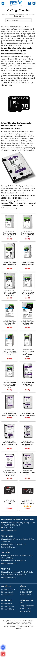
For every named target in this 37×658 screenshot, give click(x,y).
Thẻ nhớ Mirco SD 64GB (9, 502)
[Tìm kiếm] (34, 3)
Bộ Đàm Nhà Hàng (7, 609)
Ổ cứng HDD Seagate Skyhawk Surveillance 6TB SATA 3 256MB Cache (9, 385)
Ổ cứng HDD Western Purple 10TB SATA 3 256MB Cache (27, 384)
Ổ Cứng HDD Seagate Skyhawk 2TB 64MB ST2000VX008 (9, 293)
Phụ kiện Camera (30, 14)
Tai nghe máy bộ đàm (27, 606)
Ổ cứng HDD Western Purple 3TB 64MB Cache (27, 414)
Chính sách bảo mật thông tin (24, 621)
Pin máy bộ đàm (25, 608)
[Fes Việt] (16, 3)
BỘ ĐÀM (23, 586)
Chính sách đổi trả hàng (11, 622)
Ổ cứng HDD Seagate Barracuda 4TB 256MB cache (9, 264)
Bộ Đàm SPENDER (26, 592)
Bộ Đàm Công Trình (8, 606)
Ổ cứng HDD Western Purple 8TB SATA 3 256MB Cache (9, 474)
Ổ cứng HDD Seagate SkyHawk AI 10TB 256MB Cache (9, 323)
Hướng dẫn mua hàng (9, 621)
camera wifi (5, 59)
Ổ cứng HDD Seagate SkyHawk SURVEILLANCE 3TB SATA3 (27, 354)
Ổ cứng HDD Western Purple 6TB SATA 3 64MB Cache (27, 444)
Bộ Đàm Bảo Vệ (6, 603)
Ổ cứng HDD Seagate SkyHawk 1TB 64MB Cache (27, 264)
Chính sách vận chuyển (25, 622)
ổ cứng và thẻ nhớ (11, 45)
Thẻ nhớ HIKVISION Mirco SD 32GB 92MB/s (27, 502)
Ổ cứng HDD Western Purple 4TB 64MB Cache (9, 443)
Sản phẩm (11, 14)
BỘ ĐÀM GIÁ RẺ (6, 600)
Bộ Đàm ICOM (24, 589)
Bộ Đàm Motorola (7, 592)
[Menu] (3, 3)
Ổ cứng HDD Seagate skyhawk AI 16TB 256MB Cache (27, 323)
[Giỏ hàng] (29, 3)
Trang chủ (4, 14)
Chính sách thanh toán (12, 623)
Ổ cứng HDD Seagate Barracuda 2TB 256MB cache (27, 234)
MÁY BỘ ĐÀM (6, 586)
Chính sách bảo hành (26, 623)
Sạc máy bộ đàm (25, 611)
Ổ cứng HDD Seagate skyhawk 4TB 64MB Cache (27, 293)
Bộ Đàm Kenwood (7, 595)
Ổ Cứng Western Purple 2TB (27, 473)
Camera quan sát (20, 14)
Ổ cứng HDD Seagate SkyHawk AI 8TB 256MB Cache (9, 353)
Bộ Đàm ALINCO (25, 595)
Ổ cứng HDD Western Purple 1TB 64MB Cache (9, 414)
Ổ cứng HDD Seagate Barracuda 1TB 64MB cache (9, 234)
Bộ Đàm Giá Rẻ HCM (8, 589)
